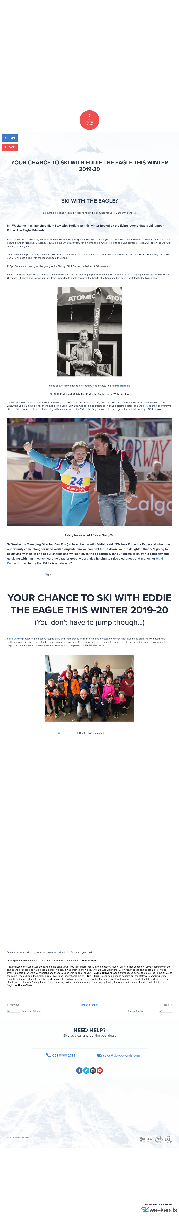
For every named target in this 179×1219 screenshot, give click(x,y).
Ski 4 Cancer (14, 638)
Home (12, 138)
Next (166, 1005)
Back (12, 147)
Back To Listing (89, 1005)
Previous (14, 1005)
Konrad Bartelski (120, 385)
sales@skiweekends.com (121, 1056)
